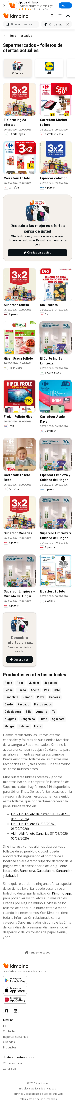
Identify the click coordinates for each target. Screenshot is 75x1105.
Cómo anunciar (13, 1063)
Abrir (65, 5)
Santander (64, 870)
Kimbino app (61, 893)
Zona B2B (9, 1068)
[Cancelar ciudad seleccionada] (68, 24)
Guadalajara (46, 870)
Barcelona (27, 870)
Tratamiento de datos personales (37, 1099)
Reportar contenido (15, 1037)
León (14, 870)
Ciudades (9, 1042)
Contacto (9, 1031)
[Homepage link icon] (26, 952)
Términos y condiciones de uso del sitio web (37, 1094)
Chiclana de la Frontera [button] (56, 24)
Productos (9, 1047)
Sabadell (11, 875)
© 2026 (37, 1083)
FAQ (6, 1026)
